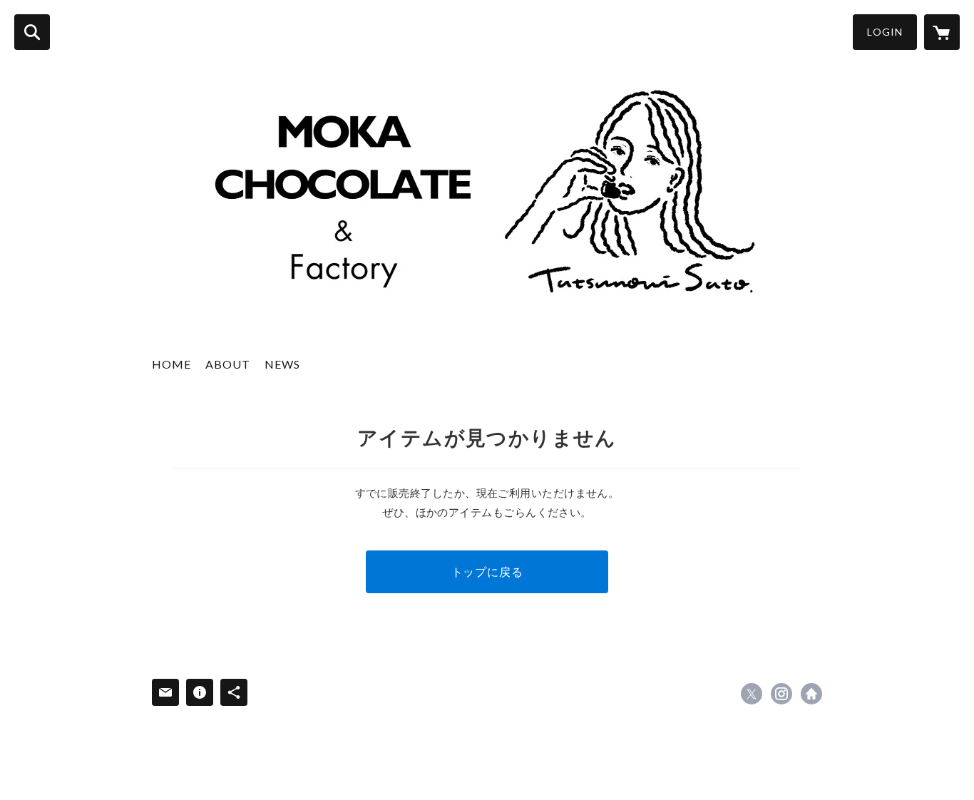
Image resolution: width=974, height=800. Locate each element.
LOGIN (885, 32)
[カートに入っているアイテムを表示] (942, 32)
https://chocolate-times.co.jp (811, 693)
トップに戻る (487, 571)
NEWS (282, 364)
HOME (171, 364)
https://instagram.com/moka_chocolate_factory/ (781, 693)
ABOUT (227, 364)
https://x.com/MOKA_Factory (751, 693)
